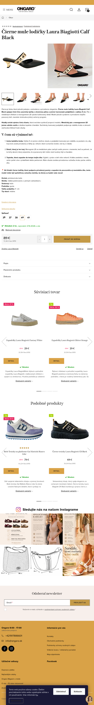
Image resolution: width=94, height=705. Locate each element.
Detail (11, 361)
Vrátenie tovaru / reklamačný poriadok (61, 650)
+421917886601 (14, 635)
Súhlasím (78, 691)
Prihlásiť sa (80, 602)
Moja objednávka (53, 654)
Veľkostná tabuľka (8, 209)
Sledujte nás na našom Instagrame (50, 509)
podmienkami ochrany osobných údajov (60, 609)
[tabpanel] (24, 344)
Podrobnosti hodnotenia (32, 26)
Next (89, 342)
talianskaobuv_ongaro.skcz (11, 649)
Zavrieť (19, 248)
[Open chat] (90, 699)
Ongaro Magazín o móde (11, 679)
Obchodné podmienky (55, 641)
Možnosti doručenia (13, 230)
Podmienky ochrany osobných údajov (61, 645)
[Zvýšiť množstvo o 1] (50, 239)
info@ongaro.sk (14, 641)
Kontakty (50, 636)
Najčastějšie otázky (9, 674)
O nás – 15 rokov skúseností (12, 683)
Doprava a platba (8, 670)
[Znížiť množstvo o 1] (39, 239)
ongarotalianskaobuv (4, 649)
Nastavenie (16, 700)
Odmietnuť (61, 691)
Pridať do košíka (72, 239)
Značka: (10, 249)
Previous (4, 342)
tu (37, 695)
